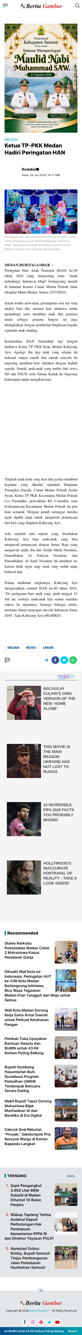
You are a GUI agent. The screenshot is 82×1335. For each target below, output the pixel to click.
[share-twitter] (64, 660)
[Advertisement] (41, 429)
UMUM (48, 647)
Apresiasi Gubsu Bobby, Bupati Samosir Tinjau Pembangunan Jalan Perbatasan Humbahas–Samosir (30, 1258)
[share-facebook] (55, 660)
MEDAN (11, 139)
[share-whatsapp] (73, 660)
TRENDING (16, 1175)
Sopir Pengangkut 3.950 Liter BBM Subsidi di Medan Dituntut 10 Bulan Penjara (26, 1195)
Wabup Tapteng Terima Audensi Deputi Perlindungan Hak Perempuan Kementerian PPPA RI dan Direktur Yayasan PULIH (29, 1226)
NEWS (31, 647)
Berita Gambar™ (39, 1310)
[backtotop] (41, 1291)
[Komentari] (7, 660)
